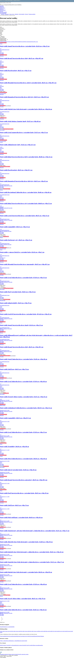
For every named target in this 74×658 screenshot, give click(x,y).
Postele (1, 626)
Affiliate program (35, 645)
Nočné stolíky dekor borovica (5, 631)
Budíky (13, 626)
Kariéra (23, 645)
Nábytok (6, 15)
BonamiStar (41, 645)
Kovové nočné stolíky (63, 631)
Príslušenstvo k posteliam (7, 626)
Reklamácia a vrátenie (13, 640)
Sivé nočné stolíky (56, 631)
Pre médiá (30, 645)
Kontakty (4, 645)
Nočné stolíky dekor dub (24, 631)
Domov (1, 15)
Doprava (7, 640)
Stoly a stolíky (9, 15)
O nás (7, 645)
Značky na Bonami (11, 645)
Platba (18, 640)
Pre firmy (27, 645)
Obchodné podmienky (4, 654)
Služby (1, 645)
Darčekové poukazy (18, 645)
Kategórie (3, 15)
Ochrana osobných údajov (13, 654)
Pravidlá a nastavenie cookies (23, 654)
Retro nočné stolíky (42, 631)
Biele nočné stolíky (49, 631)
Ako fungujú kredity (23, 640)
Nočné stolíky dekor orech (34, 631)
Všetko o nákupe (3, 640)
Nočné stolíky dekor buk (15, 631)
